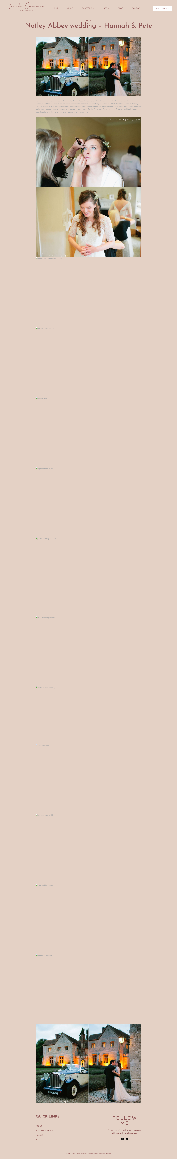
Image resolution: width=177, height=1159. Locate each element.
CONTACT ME (162, 8)
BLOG (38, 1140)
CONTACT (136, 8)
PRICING (39, 1135)
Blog (120, 8)
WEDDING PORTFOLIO (46, 1131)
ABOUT (70, 8)
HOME (55, 8)
